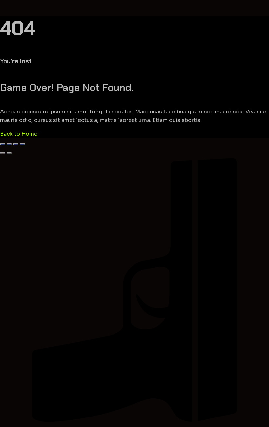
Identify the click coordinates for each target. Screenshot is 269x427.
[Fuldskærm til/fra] (9, 144)
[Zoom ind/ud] (2, 144)
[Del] (15, 144)
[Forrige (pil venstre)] (2, 153)
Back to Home (18, 134)
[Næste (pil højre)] (9, 153)
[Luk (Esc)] (22, 144)
